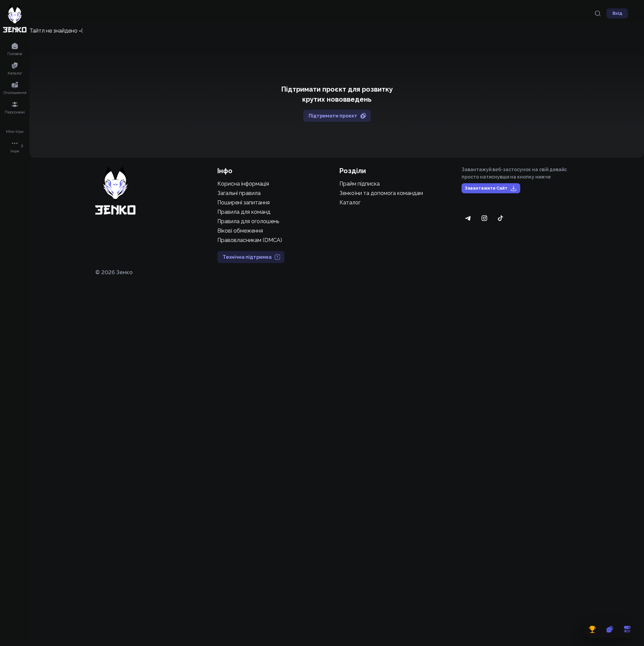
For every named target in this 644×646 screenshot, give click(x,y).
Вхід (617, 13)
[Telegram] (468, 218)
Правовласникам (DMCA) (249, 240)
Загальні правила (239, 193)
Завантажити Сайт (486, 188)
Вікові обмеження (240, 231)
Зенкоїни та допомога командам (381, 193)
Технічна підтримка (247, 257)
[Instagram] (484, 218)
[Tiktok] (500, 218)
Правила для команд (243, 212)
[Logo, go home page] (115, 190)
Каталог (350, 202)
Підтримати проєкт (333, 115)
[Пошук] (598, 13)
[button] (15, 49)
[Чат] (609, 629)
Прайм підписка (359, 184)
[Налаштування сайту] (627, 629)
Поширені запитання (243, 202)
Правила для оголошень (248, 221)
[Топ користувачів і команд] (592, 629)
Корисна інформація (243, 184)
